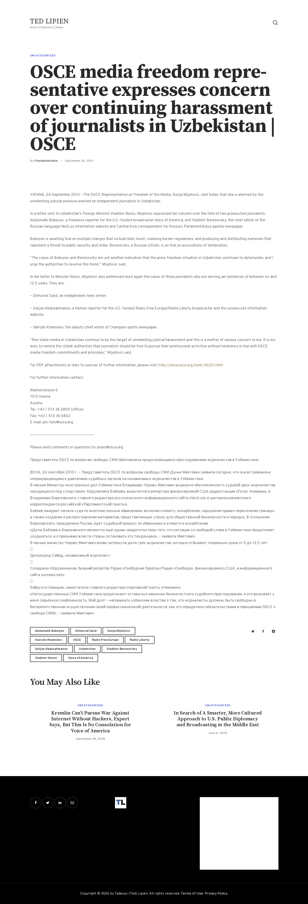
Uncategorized (43, 56)
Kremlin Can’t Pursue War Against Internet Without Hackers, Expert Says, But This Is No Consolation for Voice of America (90, 722)
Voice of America (80, 658)
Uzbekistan (87, 649)
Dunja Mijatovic (119, 631)
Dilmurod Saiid (86, 631)
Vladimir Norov (46, 658)
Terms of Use (192, 893)
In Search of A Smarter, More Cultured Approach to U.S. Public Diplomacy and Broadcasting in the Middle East (218, 719)
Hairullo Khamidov (48, 640)
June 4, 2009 (217, 733)
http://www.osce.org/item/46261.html (190, 365)
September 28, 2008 (90, 739)
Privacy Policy (216, 893)
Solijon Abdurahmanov (51, 649)
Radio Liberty (139, 640)
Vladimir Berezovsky (122, 649)
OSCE (77, 640)
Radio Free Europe (105, 640)
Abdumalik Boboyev (49, 631)
